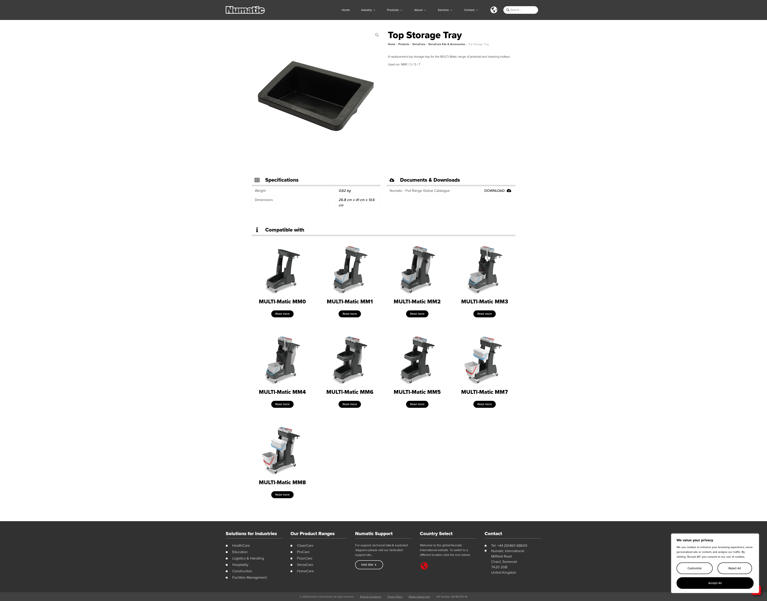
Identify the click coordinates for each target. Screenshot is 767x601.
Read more (282, 314)
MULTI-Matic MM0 (282, 301)
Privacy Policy (394, 597)
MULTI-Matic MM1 (350, 301)
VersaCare (418, 44)
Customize (694, 568)
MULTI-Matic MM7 (484, 392)
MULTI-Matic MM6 (349, 392)
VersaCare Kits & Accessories (446, 44)
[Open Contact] (477, 10)
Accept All (715, 583)
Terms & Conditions (370, 597)
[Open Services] (451, 10)
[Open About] (424, 10)
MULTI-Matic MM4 (282, 392)
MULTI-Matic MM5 (417, 392)
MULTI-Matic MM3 (484, 301)
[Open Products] (401, 10)
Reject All (734, 568)
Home (391, 44)
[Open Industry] (374, 10)
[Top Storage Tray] (316, 96)
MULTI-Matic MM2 (417, 301)
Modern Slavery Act (419, 597)
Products (403, 44)
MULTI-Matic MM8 (282, 482)
